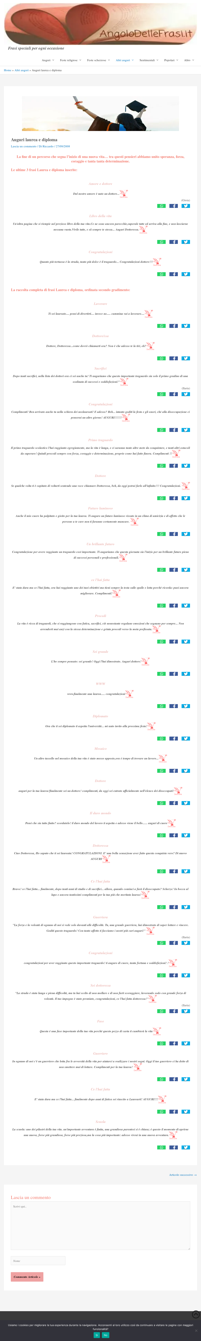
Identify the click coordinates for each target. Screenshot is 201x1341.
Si (97, 1335)
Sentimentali (147, 60)
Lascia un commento (24, 146)
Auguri (46, 60)
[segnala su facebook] (173, 206)
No (106, 1335)
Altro (187, 60)
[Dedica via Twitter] (186, 206)
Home (7, 70)
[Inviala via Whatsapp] (161, 206)
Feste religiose (69, 60)
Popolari (169, 60)
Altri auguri (123, 60)
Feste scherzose (96, 60)
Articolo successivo (183, 1175)
